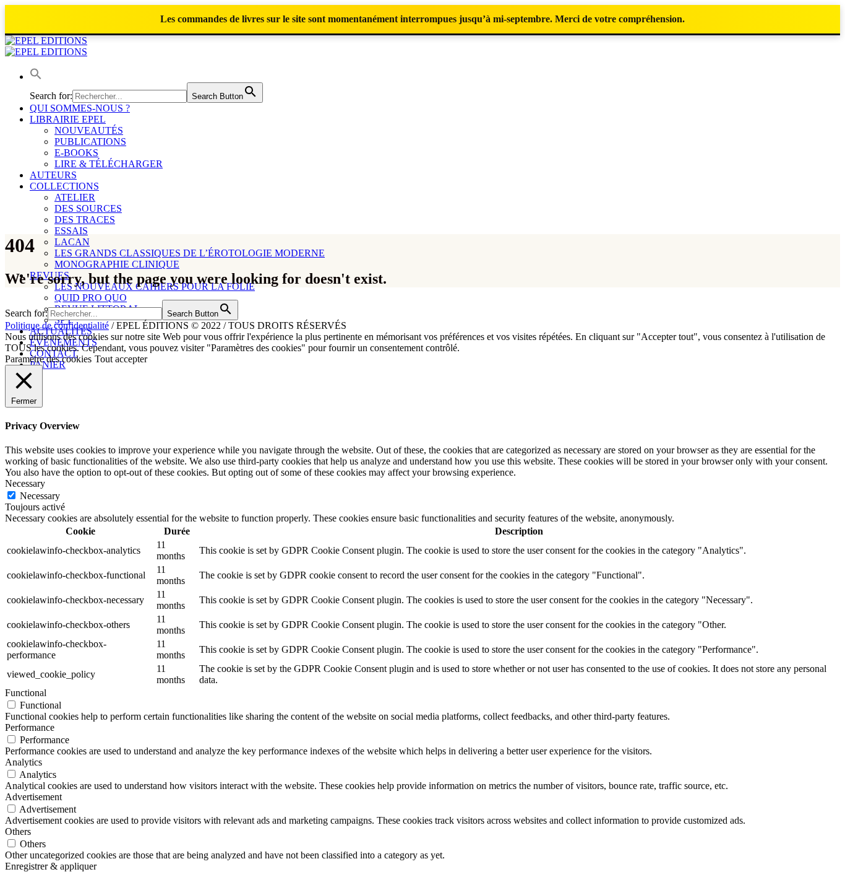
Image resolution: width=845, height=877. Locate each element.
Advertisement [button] (33, 797)
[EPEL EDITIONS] (46, 46)
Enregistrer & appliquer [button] (51, 866)
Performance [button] (29, 727)
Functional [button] (25, 692)
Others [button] (18, 831)
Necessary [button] (25, 483)
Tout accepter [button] (121, 359)
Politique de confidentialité (57, 325)
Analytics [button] (23, 762)
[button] (36, 76)
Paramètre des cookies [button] (48, 359)
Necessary (40, 496)
